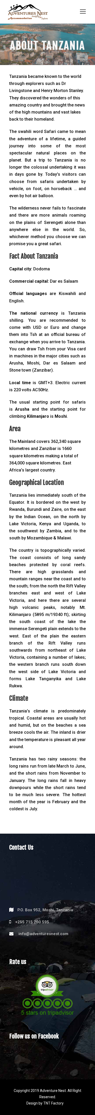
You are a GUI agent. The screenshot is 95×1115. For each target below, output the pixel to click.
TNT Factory (53, 1103)
